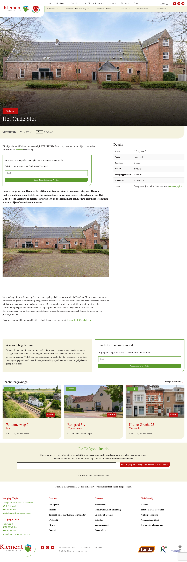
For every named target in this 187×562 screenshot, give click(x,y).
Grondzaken (100, 530)
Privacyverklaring (67, 547)
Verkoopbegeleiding (149, 515)
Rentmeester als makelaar (152, 525)
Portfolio (52, 510)
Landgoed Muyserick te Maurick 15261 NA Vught (19, 504)
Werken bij (53, 520)
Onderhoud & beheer (104, 515)
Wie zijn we (54, 505)
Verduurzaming (102, 525)
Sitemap (98, 547)
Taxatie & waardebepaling (152, 510)
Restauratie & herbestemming (108, 510)
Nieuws (52, 525)
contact (19, 149)
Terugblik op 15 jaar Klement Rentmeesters (67, 515)
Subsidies (99, 520)
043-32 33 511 (9, 509)
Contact (52, 530)
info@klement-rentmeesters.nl (17, 513)
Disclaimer (85, 547)
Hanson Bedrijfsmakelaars (78, 320)
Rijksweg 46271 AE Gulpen (10, 525)
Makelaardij (100, 505)
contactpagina (175, 186)
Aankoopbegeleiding (150, 520)
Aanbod (144, 505)
